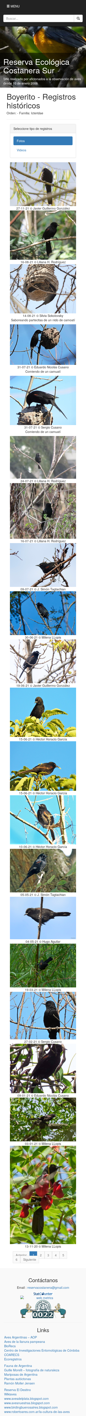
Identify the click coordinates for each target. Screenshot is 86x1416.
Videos (21, 150)
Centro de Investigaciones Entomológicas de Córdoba (41, 1350)
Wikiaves (10, 1394)
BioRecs (10, 1346)
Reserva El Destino (17, 1390)
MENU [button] (15, 6)
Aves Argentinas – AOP (20, 1337)
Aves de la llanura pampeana (24, 1341)
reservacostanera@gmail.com (48, 1287)
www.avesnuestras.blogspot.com (27, 1403)
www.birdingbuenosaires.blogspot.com (31, 1407)
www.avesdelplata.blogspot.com (26, 1398)
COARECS (11, 1354)
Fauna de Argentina (18, 1365)
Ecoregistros (13, 1359)
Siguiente (29, 1259)
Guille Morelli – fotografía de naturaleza (31, 1370)
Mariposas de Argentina (20, 1374)
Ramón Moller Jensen (19, 1383)
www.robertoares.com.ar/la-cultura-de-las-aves (37, 1411)
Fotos (21, 141)
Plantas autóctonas (17, 1379)
